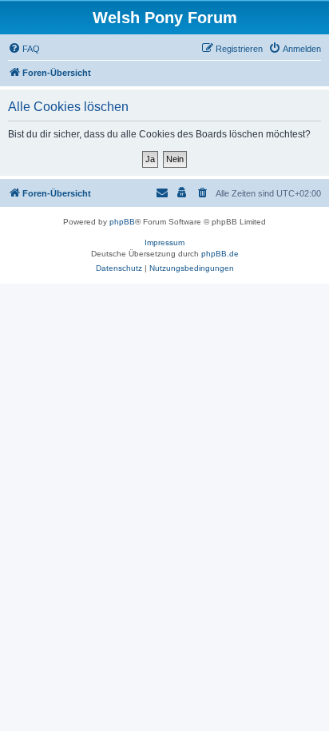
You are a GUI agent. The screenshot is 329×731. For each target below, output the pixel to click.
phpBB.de (220, 253)
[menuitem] (24, 48)
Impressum (164, 242)
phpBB (122, 221)
